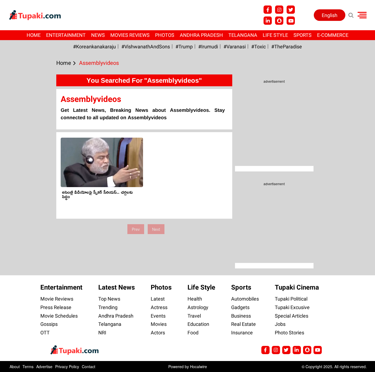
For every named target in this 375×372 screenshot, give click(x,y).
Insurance (242, 332)
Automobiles (245, 299)
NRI (102, 332)
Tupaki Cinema (297, 287)
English (329, 15)
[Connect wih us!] (268, 20)
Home (34, 35)
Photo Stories (289, 332)
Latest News (116, 287)
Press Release (55, 307)
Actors (158, 332)
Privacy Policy (67, 366)
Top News (109, 299)
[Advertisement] (25, 162)
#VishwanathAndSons (145, 46)
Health (195, 299)
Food (193, 332)
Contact (88, 366)
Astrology (198, 307)
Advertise (44, 366)
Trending (107, 307)
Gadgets (240, 307)
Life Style (275, 35)
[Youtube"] (291, 20)
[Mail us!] (318, 350)
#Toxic (258, 46)
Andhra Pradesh (201, 35)
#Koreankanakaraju (94, 46)
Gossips (49, 324)
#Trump (184, 46)
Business (241, 316)
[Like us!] (268, 9)
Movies (159, 324)
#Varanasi (234, 46)
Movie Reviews (56, 299)
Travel (194, 316)
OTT (45, 332)
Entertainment (66, 35)
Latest (158, 299)
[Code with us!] (279, 20)
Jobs (280, 324)
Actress (159, 307)
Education (198, 324)
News (98, 35)
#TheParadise (286, 46)
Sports (302, 35)
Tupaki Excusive (292, 307)
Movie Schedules (59, 316)
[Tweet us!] (291, 9)
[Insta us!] (279, 9)
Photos (164, 35)
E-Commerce (332, 35)
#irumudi (208, 46)
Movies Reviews (130, 35)
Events (158, 316)
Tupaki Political (291, 299)
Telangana (242, 35)
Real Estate (243, 324)
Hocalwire (198, 366)
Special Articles (291, 316)
